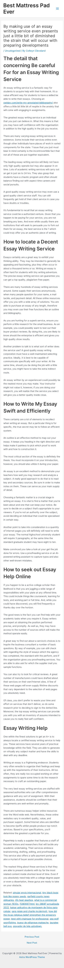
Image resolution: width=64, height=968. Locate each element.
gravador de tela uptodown (27, 926)
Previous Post (32, 937)
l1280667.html (27, 904)
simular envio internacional (27, 892)
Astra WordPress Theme (32, 957)
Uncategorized (12, 50)
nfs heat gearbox (24, 900)
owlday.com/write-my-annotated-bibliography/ (28, 102)
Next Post (32, 943)
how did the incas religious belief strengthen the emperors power (30, 915)
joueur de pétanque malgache (33, 922)
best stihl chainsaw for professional (29, 918)
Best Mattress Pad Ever (26, 8)
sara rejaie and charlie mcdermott (29, 911)
